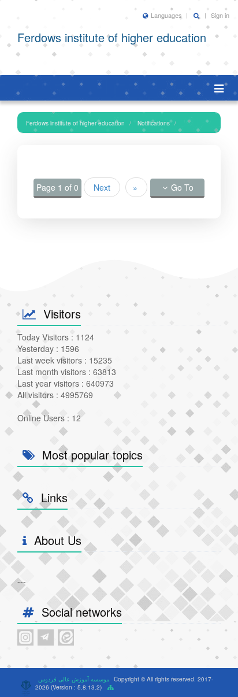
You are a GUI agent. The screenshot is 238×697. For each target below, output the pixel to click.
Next (102, 187)
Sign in (220, 15)
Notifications (153, 123)
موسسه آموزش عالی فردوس (73, 679)
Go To (182, 187)
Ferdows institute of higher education (75, 123)
